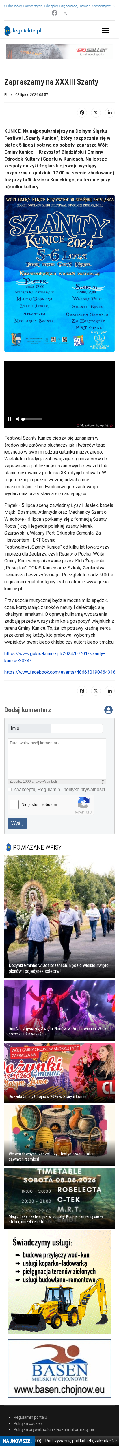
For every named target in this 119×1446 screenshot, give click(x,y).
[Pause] (9, 405)
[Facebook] (54, 13)
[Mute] (17, 405)
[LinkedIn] (110, 98)
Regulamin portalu (30, 1402)
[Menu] (104, 30)
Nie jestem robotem (39, 789)
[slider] (31, 406)
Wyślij (17, 808)
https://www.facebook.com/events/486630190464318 (60, 657)
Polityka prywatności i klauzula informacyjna (54, 1414)
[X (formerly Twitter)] (96, 98)
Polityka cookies (28, 1408)
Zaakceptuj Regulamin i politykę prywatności (59, 774)
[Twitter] (65, 13)
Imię (15, 713)
